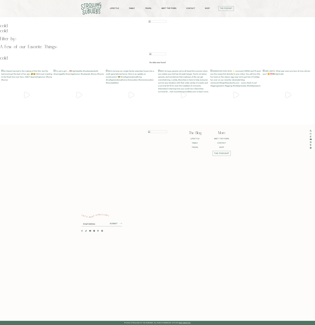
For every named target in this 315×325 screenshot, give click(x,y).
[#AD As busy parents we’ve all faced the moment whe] (183, 94)
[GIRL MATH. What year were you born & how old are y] (288, 94)
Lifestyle (195, 139)
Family (195, 143)
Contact (221, 143)
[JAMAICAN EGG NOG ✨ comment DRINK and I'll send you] (235, 94)
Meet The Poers (221, 139)
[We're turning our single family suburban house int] (131, 94)
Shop (221, 147)
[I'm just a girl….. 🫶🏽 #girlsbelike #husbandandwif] (79, 94)
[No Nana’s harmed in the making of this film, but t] (26, 94)
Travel (195, 147)
